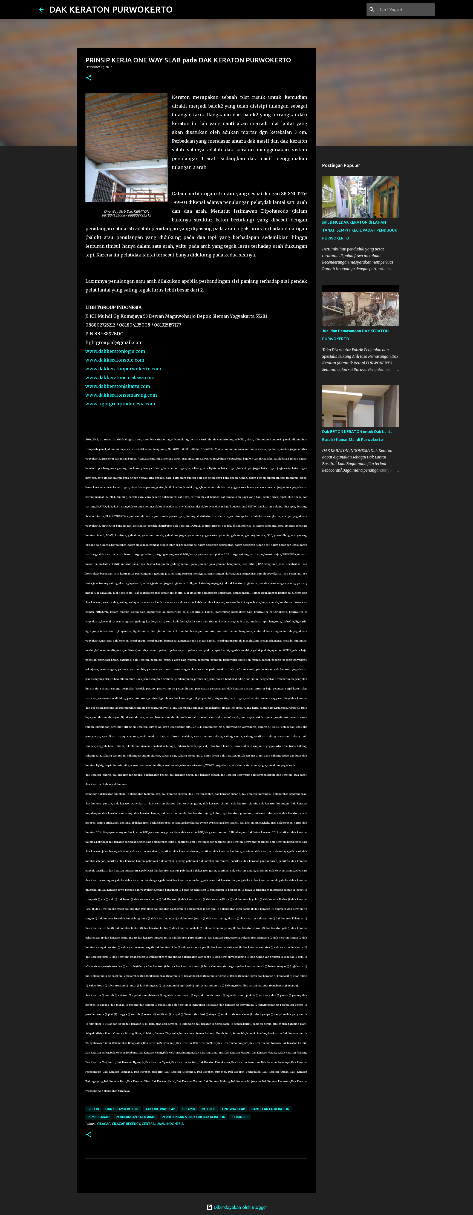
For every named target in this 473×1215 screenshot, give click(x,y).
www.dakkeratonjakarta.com (117, 386)
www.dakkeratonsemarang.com (121, 395)
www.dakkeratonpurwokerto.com (123, 368)
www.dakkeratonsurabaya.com (119, 377)
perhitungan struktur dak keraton (193, 1117)
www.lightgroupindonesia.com (120, 403)
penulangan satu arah (135, 1117)
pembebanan (98, 1117)
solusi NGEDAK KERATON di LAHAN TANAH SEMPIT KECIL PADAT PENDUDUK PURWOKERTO (359, 230)
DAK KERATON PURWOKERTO (111, 9)
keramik (188, 1109)
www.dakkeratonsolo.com (114, 360)
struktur (240, 1117)
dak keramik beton (122, 1109)
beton (93, 1109)
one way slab (233, 1109)
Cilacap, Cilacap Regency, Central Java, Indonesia (140, 1123)
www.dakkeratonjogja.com (115, 351)
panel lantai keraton (270, 1109)
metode (208, 1109)
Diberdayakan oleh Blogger (240, 1207)
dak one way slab (160, 1109)
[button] (88, 78)
